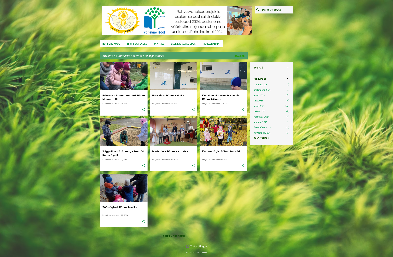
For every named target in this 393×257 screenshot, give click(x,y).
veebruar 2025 (261, 116)
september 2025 (262, 90)
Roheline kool (111, 44)
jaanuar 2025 (260, 122)
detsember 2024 (262, 127)
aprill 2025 (259, 106)
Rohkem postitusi (174, 236)
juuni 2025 (259, 95)
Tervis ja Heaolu (137, 44)
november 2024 (262, 132)
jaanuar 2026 (261, 84)
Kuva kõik (239, 56)
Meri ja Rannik (210, 44)
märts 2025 (259, 111)
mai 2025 (258, 100)
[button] (143, 110)
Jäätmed (159, 44)
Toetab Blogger (198, 246)
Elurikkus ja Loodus (183, 44)
